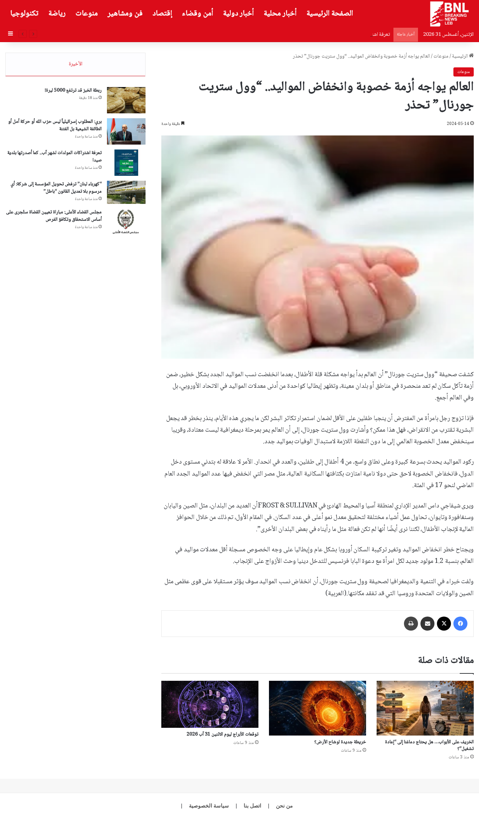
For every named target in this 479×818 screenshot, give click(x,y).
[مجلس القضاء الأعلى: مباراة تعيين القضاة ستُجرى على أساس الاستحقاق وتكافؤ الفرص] (126, 222)
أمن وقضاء (197, 13)
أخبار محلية (280, 13)
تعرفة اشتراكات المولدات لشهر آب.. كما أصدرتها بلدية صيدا (334, 34)
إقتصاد (162, 13)
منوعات (86, 13)
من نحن (284, 806)
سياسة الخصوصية (209, 806)
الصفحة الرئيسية (329, 13)
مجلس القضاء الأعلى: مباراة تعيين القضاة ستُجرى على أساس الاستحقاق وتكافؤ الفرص (54, 216)
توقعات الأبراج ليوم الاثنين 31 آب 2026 (222, 734)
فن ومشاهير (125, 13)
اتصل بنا (252, 806)
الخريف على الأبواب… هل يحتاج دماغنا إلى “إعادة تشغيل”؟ (429, 745)
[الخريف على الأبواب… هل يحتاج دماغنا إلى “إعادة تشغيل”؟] (425, 708)
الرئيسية (460, 56)
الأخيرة (75, 64)
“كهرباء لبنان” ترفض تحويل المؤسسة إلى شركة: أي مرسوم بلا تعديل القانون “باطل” (56, 188)
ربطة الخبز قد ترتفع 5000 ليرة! (73, 90)
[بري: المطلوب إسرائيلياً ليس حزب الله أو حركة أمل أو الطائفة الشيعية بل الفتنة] (126, 131)
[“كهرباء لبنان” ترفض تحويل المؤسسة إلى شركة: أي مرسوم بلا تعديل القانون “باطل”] (126, 192)
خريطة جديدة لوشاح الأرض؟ (340, 742)
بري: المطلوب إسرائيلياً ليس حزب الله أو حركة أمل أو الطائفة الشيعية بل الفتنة (55, 125)
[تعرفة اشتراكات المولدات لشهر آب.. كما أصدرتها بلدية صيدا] (126, 162)
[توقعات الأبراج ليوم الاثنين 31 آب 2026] (209, 704)
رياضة (57, 13)
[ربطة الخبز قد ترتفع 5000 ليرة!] (126, 100)
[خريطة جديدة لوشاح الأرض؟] (317, 708)
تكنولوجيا (24, 13)
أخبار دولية (238, 13)
